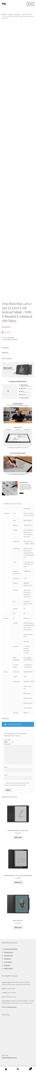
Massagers (7, 965)
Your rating (7, 740)
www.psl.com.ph (11, 1007)
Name (6, 767)
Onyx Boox (15, 339)
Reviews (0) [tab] (5, 352)
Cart (27, 1067)
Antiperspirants (8, 952)
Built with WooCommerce (9, 1057)
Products (10, 14)
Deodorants (7, 959)
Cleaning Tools (8, 955)
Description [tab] (5, 347)
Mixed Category (8, 968)
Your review (7, 744)
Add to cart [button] (18, 837)
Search (18, 1069)
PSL (4, 3)
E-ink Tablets (17, 14)
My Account (6, 1069)
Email (6, 775)
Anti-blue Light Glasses (10, 949)
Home (5, 14)
